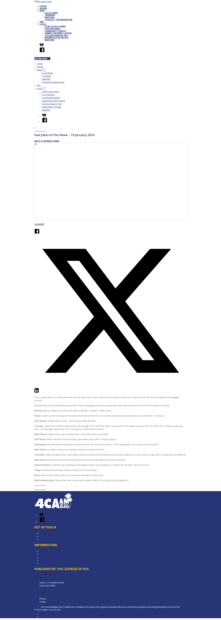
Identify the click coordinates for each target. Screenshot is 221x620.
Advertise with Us (48, 536)
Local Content (46, 563)
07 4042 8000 (53, 598)
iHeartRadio (44, 617)
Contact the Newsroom (58, 19)
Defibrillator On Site (57, 37)
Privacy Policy (46, 560)
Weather (49, 17)
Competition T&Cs (48, 550)
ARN (41, 614)
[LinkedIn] (36, 392)
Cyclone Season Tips (56, 35)
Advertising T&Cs (48, 553)
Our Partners (52, 28)
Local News (51, 13)
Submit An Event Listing (58, 33)
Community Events (55, 31)
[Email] (41, 392)
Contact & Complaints (50, 533)
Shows (43, 8)
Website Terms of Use (50, 557)
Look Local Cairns (55, 26)
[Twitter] (110, 386)
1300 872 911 (53, 601)
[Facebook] (42, 51)
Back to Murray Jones (46, 141)
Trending (50, 15)
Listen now (40, 58)
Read (42, 10)
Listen (43, 6)
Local (43, 24)
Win (42, 22)
